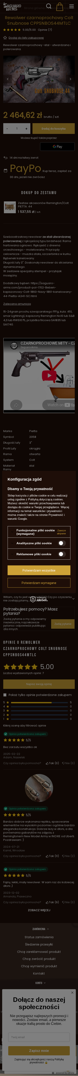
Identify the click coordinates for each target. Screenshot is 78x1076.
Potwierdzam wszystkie (39, 570)
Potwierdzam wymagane (39, 582)
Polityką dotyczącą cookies (45, 499)
